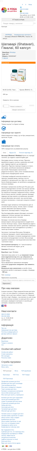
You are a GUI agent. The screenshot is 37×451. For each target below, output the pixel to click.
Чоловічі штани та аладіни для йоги (12, 414)
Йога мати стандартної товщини (11, 387)
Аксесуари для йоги (7, 407)
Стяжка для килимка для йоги (10, 403)
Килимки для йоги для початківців (11, 383)
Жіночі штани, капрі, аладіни (10, 417)
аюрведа (7, 275)
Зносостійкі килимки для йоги (10, 393)
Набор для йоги (6, 405)
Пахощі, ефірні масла (8, 435)
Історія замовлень (7, 354)
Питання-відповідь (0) (26, 152)
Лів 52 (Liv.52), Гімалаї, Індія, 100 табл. (10, 90)
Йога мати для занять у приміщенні (12, 395)
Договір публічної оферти (9, 334)
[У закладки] (30, 105)
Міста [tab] (16, 371)
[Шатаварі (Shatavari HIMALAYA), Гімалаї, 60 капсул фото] (18, 75)
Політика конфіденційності (9, 332)
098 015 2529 (24, 9)
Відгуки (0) (12, 152)
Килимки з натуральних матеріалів (12, 391)
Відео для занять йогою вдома (10, 443)
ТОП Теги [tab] (16, 375)
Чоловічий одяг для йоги (9, 409)
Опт (2, 345)
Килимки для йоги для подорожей (11, 397)
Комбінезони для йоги (8, 419)
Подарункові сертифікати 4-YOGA (11, 433)
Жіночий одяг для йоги (8, 411)
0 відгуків (5, 58)
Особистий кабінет (7, 352)
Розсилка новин (6, 358)
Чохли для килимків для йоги (10, 399)
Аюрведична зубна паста (9, 425)
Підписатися (6, 283)
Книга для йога (6, 441)
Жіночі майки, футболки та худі (11, 421)
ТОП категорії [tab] (7, 371)
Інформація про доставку (9, 330)
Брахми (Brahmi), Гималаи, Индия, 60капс (27, 90)
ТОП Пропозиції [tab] (8, 378)
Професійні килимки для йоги (10, 381)
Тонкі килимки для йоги (8, 385)
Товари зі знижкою (7, 343)
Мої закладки (5, 356)
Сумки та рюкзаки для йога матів (11, 401)
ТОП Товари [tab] (26, 375)
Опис (4, 152)
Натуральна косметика (8, 437)
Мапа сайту (5, 367)
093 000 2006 (24, 13)
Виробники (4, 341)
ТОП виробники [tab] (26, 371)
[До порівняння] (33, 105)
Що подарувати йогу (7, 430)
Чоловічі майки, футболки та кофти (12, 415)
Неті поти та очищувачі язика (10, 423)
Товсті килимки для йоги (8, 389)
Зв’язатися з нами (7, 365)
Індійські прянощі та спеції (9, 439)
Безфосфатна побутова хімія (10, 427)
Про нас (3, 328)
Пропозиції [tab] (6, 375)
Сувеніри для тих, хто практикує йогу (12, 432)
